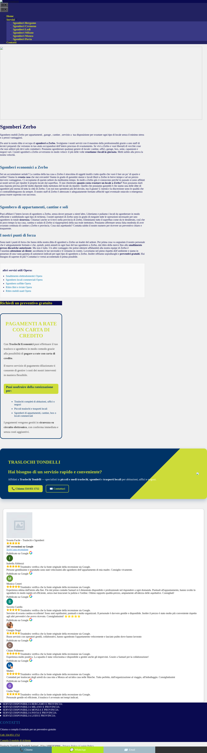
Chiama (26, 750)
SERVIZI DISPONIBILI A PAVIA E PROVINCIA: (30, 712)
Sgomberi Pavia (22, 39)
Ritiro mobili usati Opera (18, 291)
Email (129, 750)
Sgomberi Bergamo (24, 22)
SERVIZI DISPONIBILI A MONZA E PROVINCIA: (31, 709)
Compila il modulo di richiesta (15, 740)
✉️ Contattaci (57, 488)
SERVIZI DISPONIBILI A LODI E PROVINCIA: (29, 715)
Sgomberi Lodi (22, 29)
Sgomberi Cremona (24, 26)
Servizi (10, 19)
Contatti (11, 42)
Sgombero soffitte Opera (18, 283)
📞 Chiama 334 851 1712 (25, 488)
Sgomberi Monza (23, 35)
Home (10, 16)
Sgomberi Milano (23, 32)
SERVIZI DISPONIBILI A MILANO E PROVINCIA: (31, 706)
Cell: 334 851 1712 (10, 735)
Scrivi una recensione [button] (17, 549)
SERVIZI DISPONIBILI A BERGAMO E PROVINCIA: (33, 704)
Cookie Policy (86, 746)
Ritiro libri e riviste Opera (19, 287)
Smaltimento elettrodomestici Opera (24, 276)
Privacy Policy (70, 746)
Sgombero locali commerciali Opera (24, 279)
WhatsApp (78, 750)
